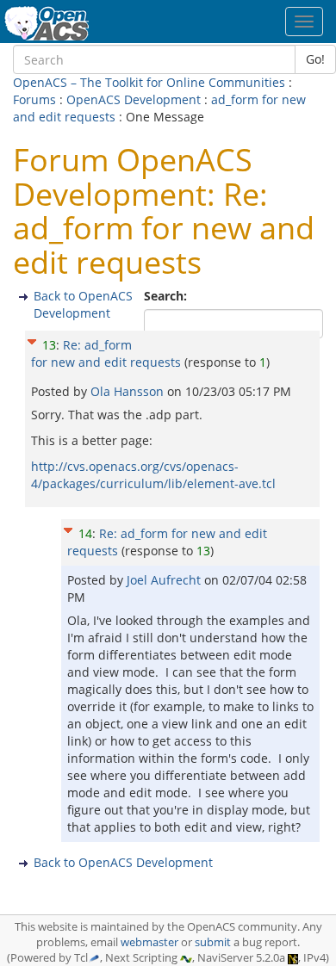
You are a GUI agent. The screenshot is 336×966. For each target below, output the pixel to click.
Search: (167, 296)
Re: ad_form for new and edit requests (106, 353)
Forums (34, 99)
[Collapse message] (32, 339)
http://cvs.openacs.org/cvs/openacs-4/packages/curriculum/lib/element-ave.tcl (153, 475)
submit (213, 942)
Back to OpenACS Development (83, 304)
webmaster (149, 942)
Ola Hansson (128, 391)
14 (85, 533)
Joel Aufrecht (165, 580)
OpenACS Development (133, 99)
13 (49, 345)
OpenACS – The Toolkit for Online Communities (149, 82)
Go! (315, 59)
